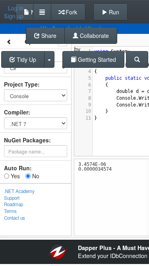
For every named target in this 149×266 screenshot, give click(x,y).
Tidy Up (25, 59)
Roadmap (13, 204)
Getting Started (96, 59)
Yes (14, 176)
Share (48, 35)
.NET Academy (19, 191)
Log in (15, 8)
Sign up (13, 16)
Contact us (14, 218)
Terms (10, 211)
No (35, 176)
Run (113, 12)
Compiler (16, 112)
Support (11, 198)
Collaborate (93, 35)
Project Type (21, 84)
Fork (70, 12)
